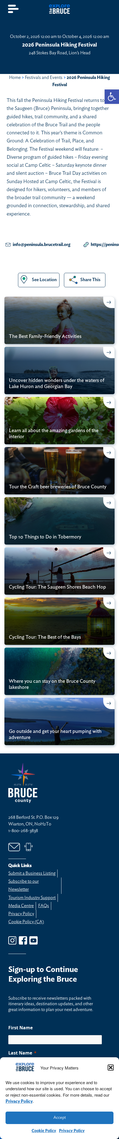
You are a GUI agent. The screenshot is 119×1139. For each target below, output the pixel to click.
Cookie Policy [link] (44, 1131)
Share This (90, 280)
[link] (112, 96)
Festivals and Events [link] (44, 77)
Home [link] (15, 77)
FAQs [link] (43, 906)
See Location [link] (44, 280)
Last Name (20, 1053)
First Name (20, 1028)
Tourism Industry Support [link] (32, 898)
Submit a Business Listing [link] (31, 873)
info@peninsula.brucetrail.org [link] (41, 244)
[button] (110, 1067)
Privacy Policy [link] (19, 1101)
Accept (59, 1117)
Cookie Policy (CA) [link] (26, 922)
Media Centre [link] (21, 906)
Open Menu (13, 9)
